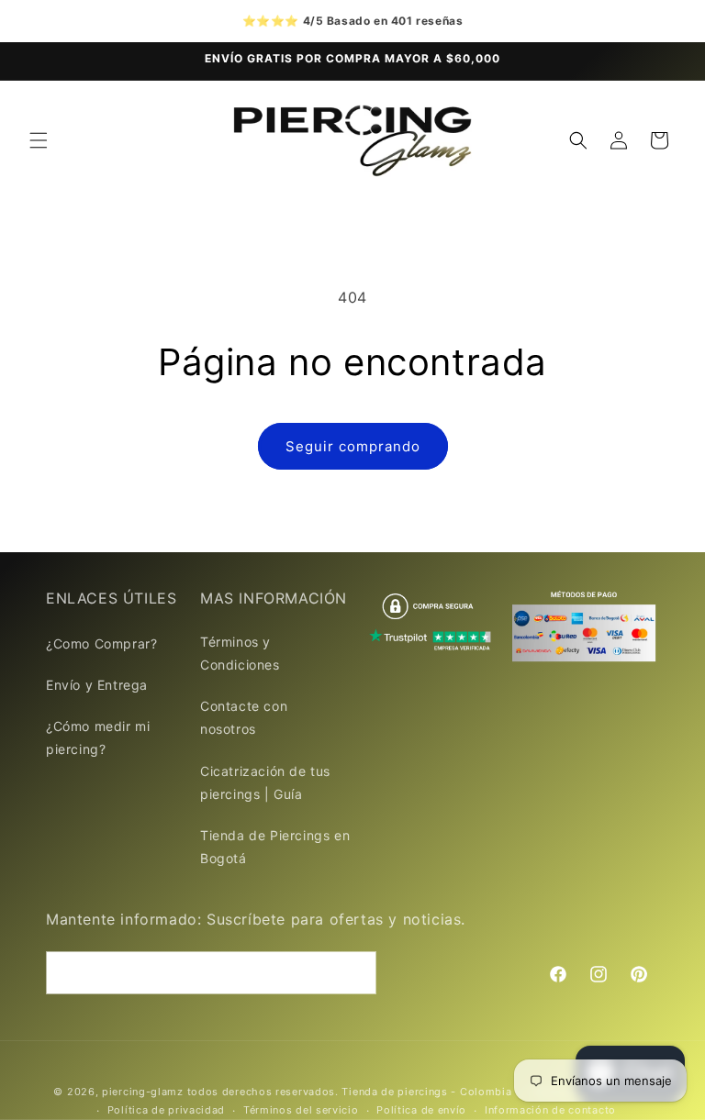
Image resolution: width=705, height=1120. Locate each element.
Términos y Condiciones (240, 653)
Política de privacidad (166, 1109)
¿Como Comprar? (101, 643)
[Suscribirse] (355, 972)
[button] (38, 140)
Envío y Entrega (97, 685)
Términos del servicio (301, 1109)
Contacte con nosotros (243, 717)
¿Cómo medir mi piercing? (98, 737)
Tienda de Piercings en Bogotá (275, 846)
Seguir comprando (352, 446)
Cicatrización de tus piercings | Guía (265, 782)
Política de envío (421, 1109)
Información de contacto (550, 1109)
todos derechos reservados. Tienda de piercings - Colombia (351, 1091)
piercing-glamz (143, 1091)
